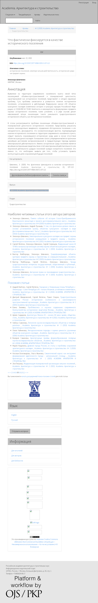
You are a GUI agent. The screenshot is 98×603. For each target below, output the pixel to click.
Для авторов (16, 455)
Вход (94, 2)
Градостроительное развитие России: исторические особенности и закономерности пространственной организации (44, 299)
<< (9, 372)
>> (27, 372)
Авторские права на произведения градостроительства (52, 272)
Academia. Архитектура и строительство (30, 8)
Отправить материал (20, 431)
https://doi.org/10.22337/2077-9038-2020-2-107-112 (32, 63)
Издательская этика (51, 14)
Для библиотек (17, 461)
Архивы (37, 14)
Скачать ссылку (59, 175)
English (14, 415)
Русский (14, 420)
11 (24, 372)
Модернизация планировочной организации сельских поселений (49, 363)
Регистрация (84, 2)
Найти (37, 20)
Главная (13, 28)
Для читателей (16, 450)
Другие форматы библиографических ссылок (29, 175)
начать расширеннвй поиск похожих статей (38, 376)
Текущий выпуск (25, 14)
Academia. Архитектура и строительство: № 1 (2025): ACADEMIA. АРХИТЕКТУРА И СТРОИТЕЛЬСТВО (44, 358)
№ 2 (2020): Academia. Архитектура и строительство (54, 28)
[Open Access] (34, 472)
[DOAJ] (35, 498)
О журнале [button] (9, 14)
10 (22, 372)
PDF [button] (41, 52)
